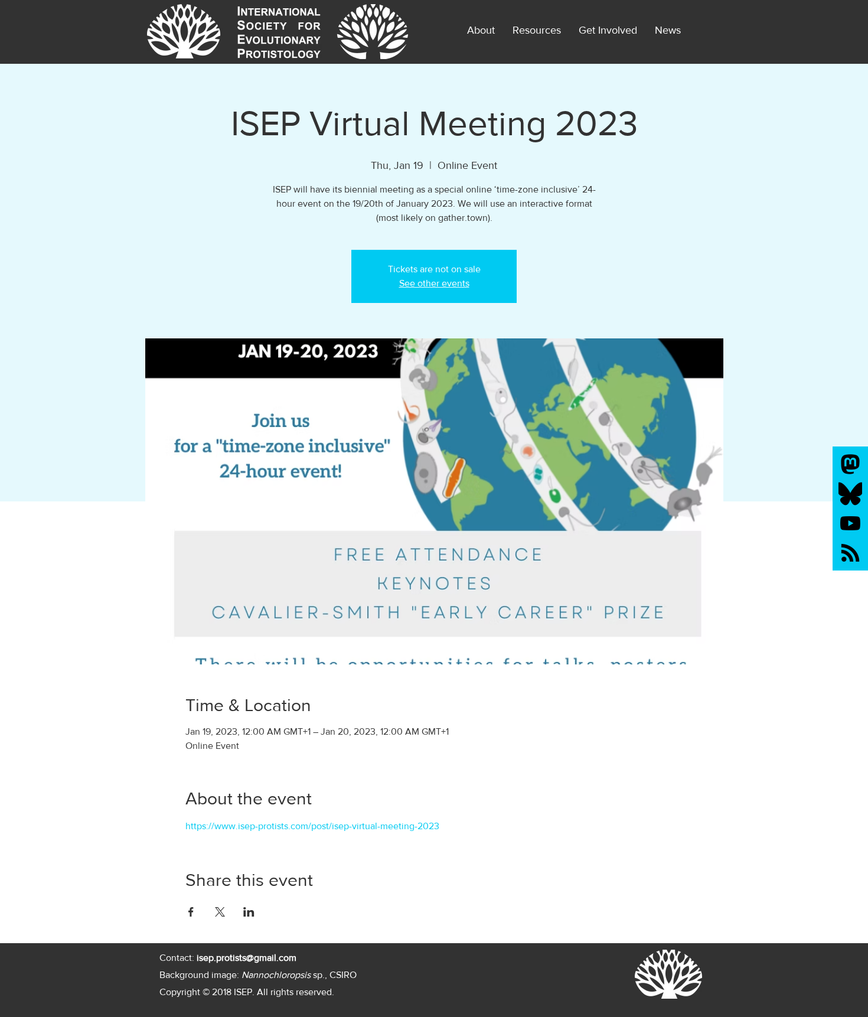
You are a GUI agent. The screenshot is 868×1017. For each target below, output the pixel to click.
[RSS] (850, 553)
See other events (434, 283)
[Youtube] (850, 523)
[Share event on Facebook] (191, 912)
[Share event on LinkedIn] (248, 912)
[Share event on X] (220, 912)
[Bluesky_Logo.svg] (850, 494)
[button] (668, 30)
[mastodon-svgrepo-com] (850, 464)
